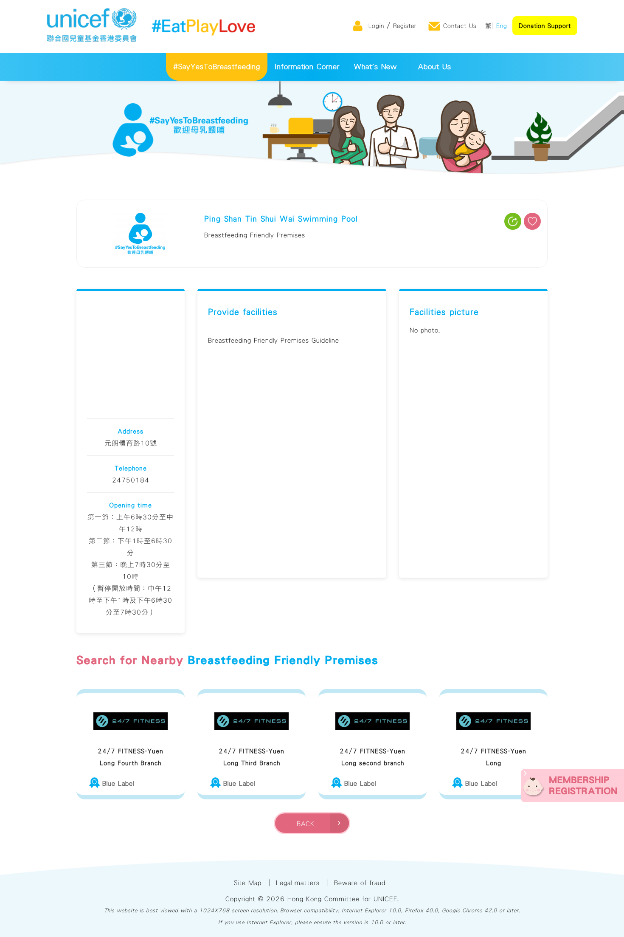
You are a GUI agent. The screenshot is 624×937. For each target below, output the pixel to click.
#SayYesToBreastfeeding (216, 67)
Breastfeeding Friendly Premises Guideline (273, 340)
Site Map (247, 882)
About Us (434, 67)
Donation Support (545, 26)
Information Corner (307, 67)
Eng (501, 26)
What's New (375, 67)
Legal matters (298, 882)
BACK (308, 823)
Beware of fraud (359, 882)
